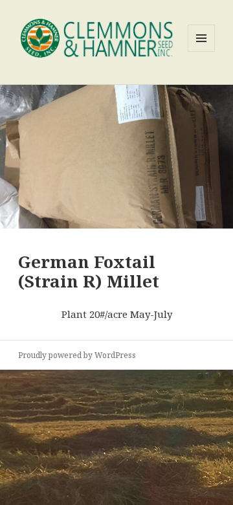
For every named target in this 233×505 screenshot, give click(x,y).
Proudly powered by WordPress (77, 355)
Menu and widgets (201, 51)
